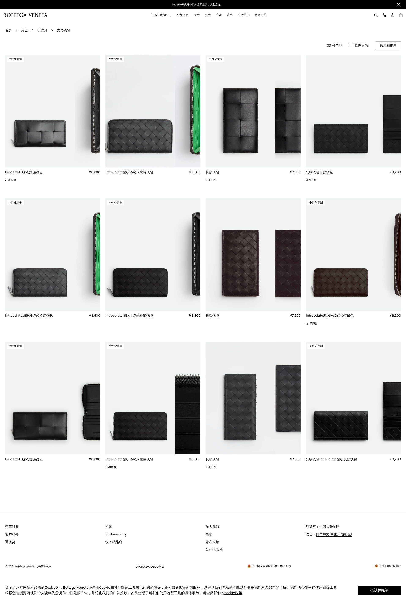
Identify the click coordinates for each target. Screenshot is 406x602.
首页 (8, 30)
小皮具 (42, 30)
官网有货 (361, 45)
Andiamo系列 (179, 4)
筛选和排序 (388, 45)
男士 (24, 30)
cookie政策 (233, 593)
